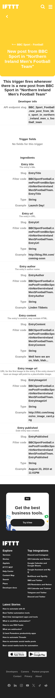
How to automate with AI (14, 609)
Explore (7, 550)
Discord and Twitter (36, 597)
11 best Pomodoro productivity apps (19, 633)
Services (6, 555)
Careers (25, 672)
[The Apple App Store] (17, 654)
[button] (50, 7)
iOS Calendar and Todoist (39, 589)
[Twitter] (33, 685)
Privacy (28, 676)
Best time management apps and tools (20, 617)
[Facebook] (9, 685)
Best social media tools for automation (20, 645)
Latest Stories (11, 604)
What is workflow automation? (16, 621)
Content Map (8, 575)
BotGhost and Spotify (37, 576)
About (38, 676)
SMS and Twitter (35, 580)
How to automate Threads (14, 637)
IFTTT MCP (8, 567)
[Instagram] (21, 685)
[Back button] (7, 16)
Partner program (40, 672)
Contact (17, 676)
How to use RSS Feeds (13, 625)
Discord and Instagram (38, 555)
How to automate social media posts (19, 641)
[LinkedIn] (15, 685)
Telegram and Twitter (37, 593)
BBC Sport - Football (30, 44)
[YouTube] (27, 685)
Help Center (8, 571)
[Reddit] (45, 685)
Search (6, 579)
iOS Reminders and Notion (40, 584)
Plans (5, 583)
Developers (12, 672)
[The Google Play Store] (38, 654)
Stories (6, 559)
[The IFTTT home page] (11, 6)
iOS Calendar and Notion (39, 559)
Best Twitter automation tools (16, 613)
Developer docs (10, 588)
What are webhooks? (12, 629)
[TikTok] (39, 685)
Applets (6, 563)
